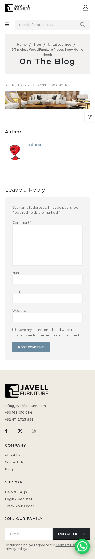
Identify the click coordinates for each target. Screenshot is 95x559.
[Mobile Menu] (7, 24)
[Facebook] (6, 431)
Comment (21, 222)
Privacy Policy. (16, 549)
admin (41, 85)
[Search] (82, 25)
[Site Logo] (17, 8)
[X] (20, 431)
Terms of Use (66, 545)
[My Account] (86, 8)
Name (18, 273)
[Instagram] (34, 431)
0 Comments (61, 85)
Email (17, 292)
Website (19, 310)
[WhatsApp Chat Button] (82, 546)
